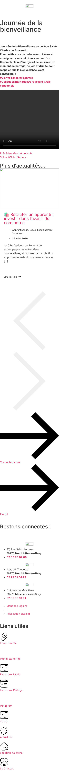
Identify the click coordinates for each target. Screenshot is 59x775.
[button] (29, 321)
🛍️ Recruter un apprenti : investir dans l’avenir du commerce (28, 218)
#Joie (47, 81)
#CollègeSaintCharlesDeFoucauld (21, 81)
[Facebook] (4, 533)
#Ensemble (7, 85)
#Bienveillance (9, 77)
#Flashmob (26, 77)
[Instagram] (13, 533)
